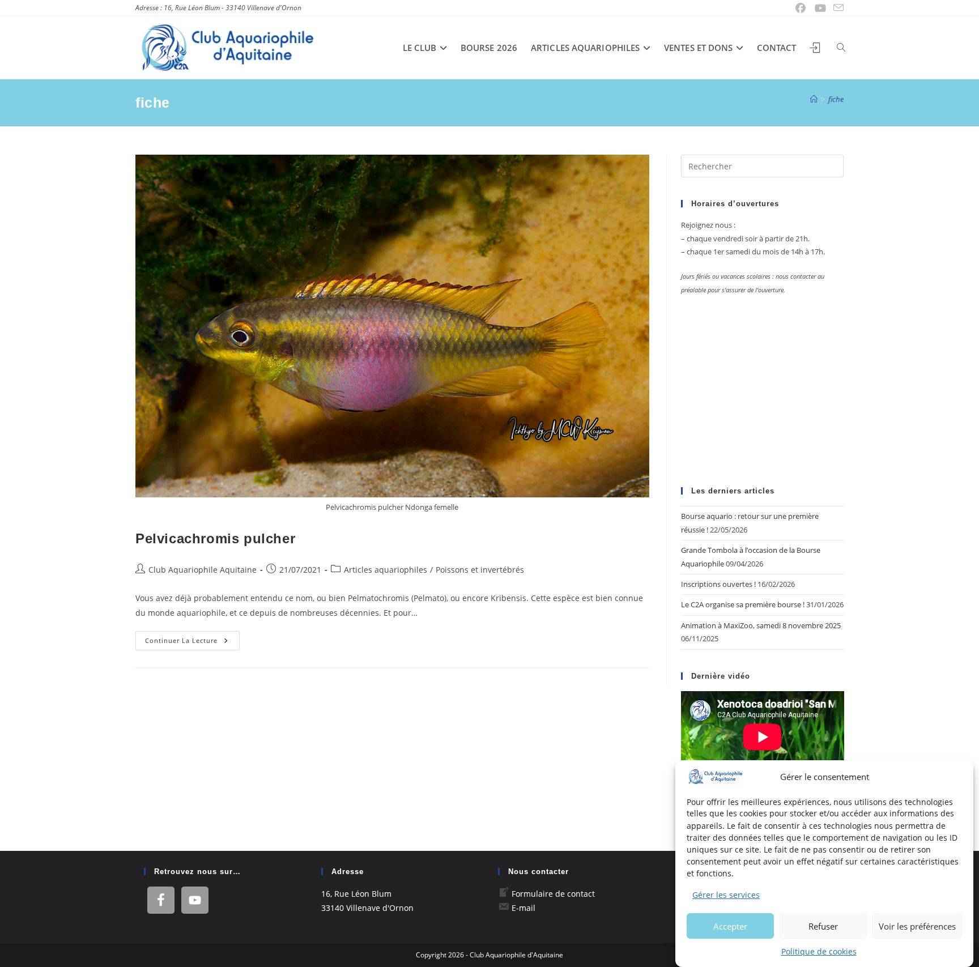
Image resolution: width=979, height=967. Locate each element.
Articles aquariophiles (385, 569)
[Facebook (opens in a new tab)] (801, 8)
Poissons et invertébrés (480, 569)
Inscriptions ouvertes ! (718, 584)
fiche (836, 99)
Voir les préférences (917, 925)
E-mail (523, 907)
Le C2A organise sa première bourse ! (743, 604)
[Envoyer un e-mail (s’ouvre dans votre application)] (837, 8)
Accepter (730, 925)
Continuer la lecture (192, 642)
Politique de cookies (819, 951)
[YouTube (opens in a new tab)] (821, 8)
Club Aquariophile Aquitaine (202, 569)
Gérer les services (726, 894)
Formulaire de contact (553, 893)
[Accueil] (814, 99)
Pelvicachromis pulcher (215, 538)
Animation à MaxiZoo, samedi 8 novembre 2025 (761, 625)
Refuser (823, 925)
